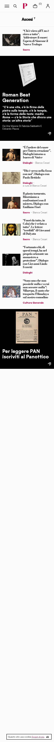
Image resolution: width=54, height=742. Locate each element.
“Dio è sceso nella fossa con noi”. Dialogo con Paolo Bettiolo (37, 174)
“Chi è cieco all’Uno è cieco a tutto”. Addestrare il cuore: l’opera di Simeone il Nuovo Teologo (36, 37)
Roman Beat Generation (16, 97)
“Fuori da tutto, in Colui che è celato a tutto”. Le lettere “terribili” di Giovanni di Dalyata (36, 227)
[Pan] (27, 327)
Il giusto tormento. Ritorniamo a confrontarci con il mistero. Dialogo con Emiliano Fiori (35, 200)
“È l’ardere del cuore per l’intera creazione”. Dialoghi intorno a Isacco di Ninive (37, 152)
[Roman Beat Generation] (27, 74)
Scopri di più (38, 736)
